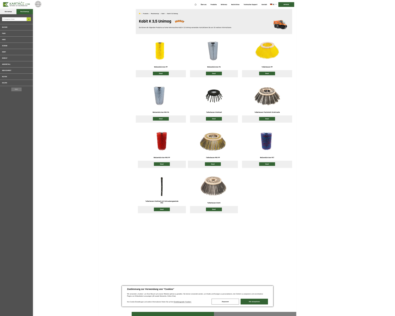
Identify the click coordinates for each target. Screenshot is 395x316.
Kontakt (264, 5)
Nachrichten (235, 5)
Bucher (4, 27)
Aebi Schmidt (6, 70)
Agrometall (6, 64)
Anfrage (286, 4)
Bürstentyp (8, 12)
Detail (161, 73)
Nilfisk (4, 77)
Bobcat (4, 58)
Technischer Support (250, 5)
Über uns (203, 5)
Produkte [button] (214, 5)
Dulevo (4, 83)
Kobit (4, 52)
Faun (3, 33)
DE (273, 4)
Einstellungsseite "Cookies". (183, 302)
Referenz (224, 5)
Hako (4, 40)
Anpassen (225, 301)
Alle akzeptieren (254, 301)
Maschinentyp (24, 12)
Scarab (4, 46)
